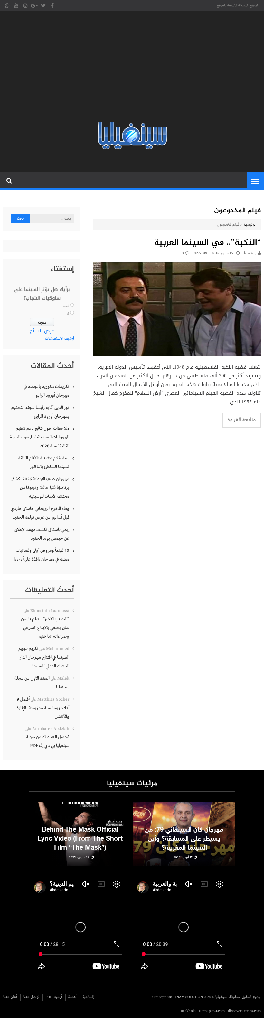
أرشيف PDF (53, 997)
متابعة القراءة (242, 420)
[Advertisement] (132, 68)
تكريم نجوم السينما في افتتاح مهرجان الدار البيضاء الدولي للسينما (43, 657)
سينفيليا (250, 253)
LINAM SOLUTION (188, 997)
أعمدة (72, 997)
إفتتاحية (88, 997)
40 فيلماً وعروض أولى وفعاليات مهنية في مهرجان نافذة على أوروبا (41, 555)
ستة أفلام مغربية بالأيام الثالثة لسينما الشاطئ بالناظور (43, 462)
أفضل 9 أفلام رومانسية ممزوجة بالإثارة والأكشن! (43, 708)
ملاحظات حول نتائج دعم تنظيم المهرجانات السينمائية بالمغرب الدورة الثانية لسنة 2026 (39, 437)
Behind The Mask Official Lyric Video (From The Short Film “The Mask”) (80, 839)
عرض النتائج (42, 330)
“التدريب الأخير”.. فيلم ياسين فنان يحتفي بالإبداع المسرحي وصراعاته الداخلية (45, 627)
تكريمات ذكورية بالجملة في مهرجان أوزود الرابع (46, 391)
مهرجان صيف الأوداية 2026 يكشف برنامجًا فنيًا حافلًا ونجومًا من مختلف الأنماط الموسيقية (40, 487)
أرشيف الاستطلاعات (59, 338)
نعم (66, 306)
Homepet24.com (212, 1011)
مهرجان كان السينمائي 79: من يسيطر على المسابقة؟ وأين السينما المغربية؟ (184, 839)
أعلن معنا (10, 997)
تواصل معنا (31, 997)
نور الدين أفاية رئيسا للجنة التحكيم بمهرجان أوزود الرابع (40, 412)
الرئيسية (250, 224)
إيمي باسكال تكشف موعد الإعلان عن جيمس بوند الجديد (41, 534)
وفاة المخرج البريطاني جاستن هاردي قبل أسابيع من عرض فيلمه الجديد (40, 513)
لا (68, 313)
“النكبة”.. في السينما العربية (207, 243)
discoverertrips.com (244, 1011)
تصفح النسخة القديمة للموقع (237, 5)
